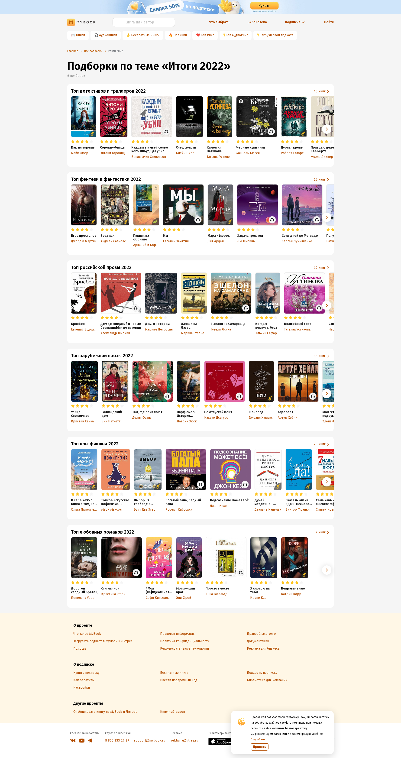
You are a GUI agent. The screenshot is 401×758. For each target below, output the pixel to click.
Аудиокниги (108, 35)
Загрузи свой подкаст (276, 35)
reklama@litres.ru (184, 740)
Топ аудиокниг (237, 35)
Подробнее (258, 739)
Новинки (180, 35)
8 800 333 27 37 (117, 740)
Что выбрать (219, 22)
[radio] (73, 141)
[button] (326, 129)
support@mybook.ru (149, 740)
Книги (80, 35)
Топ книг (207, 35)
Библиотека (257, 22)
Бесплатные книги (145, 35)
